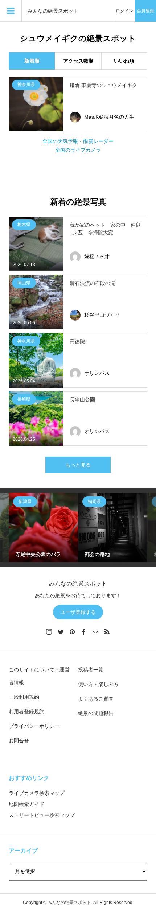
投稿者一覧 (90, 670)
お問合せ (19, 741)
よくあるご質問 (96, 699)
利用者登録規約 (26, 711)
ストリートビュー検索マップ (42, 815)
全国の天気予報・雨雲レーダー (78, 141)
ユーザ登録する (78, 612)
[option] (43, 527)
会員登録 (145, 10)
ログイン (124, 10)
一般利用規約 (24, 697)
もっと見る (78, 465)
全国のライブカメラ (78, 150)
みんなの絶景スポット (53, 11)
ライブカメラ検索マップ (37, 793)
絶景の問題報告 (96, 713)
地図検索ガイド (26, 804)
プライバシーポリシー (34, 726)
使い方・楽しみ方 (98, 684)
